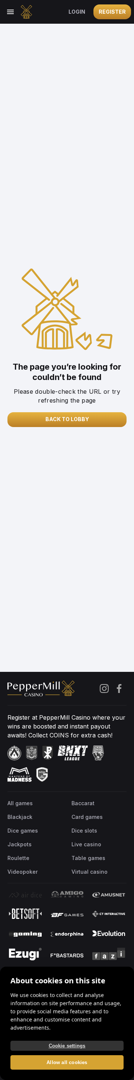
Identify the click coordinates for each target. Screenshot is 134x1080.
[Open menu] (10, 11)
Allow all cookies (67, 1062)
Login (76, 12)
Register (112, 12)
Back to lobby (67, 419)
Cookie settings (67, 1046)
